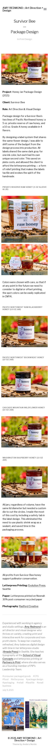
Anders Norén (30, 744)
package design (35, 679)
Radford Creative (28, 606)
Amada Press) (10, 651)
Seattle (30, 682)
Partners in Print (11, 662)
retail (20, 682)
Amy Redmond (32, 626)
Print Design (25, 39)
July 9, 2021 (8, 690)
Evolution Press (36, 585)
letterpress (18, 679)
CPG (36, 676)
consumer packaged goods (17, 676)
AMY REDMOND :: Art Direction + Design (22, 9)
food (6, 679)
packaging (9, 682)
